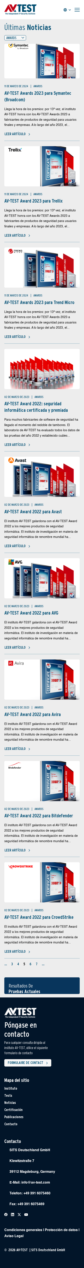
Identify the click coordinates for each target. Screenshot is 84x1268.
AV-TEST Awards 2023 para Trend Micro (39, 302)
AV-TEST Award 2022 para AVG (31, 613)
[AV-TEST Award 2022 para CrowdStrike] (42, 882)
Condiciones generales (23, 1230)
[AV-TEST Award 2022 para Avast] (42, 477)
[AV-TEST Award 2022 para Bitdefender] (42, 781)
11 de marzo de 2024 (16, 86)
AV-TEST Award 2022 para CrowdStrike (38, 917)
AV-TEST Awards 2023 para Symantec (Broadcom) (37, 96)
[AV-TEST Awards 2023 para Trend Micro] (42, 267)
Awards (37, 86)
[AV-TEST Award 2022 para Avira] (42, 679)
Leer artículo (15, 134)
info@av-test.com (35, 1182)
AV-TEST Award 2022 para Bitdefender (38, 815)
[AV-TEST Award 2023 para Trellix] (42, 166)
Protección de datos (61, 1230)
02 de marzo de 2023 (17, 397)
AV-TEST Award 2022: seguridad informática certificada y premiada (36, 407)
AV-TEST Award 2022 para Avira (32, 714)
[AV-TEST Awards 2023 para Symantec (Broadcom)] (42, 61)
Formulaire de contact (25, 1063)
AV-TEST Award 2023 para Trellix (33, 201)
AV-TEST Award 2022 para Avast (33, 511)
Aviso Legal (13, 1236)
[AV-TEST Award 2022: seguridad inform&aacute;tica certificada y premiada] (42, 369)
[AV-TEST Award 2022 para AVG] (42, 578)
